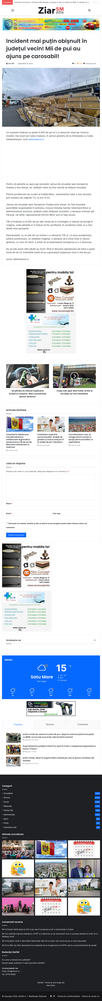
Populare (18, 724)
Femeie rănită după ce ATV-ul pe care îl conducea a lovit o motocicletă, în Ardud (40, 929)
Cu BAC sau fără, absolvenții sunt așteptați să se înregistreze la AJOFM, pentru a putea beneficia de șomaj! (51, 945)
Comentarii (83, 724)
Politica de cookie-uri (90, 996)
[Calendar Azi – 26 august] (51, 906)
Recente (50, 724)
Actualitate (8, 793)
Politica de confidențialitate (69, 996)
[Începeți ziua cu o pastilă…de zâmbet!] (18, 868)
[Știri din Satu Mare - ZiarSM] (51, 10)
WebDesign (33, 996)
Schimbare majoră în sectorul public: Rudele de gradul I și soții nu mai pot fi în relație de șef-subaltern (50, 438)
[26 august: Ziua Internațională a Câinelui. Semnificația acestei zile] (18, 906)
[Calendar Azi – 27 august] (84, 849)
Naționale (8, 806)
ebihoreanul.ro (36, 139)
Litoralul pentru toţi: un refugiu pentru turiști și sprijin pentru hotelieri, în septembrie (81, 438)
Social (6, 802)
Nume (9, 503)
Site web (56, 513)
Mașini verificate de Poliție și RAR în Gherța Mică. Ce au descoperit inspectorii (46, 2)
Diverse (7, 798)
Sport (6, 819)
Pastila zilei (8, 810)
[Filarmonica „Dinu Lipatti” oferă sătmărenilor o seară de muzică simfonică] (18, 849)
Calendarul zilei (10, 827)
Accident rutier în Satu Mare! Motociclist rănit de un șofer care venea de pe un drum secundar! (46, 941)
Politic (6, 823)
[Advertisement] (51, 163)
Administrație (9, 814)
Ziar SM (11, 63)
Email (9, 513)
